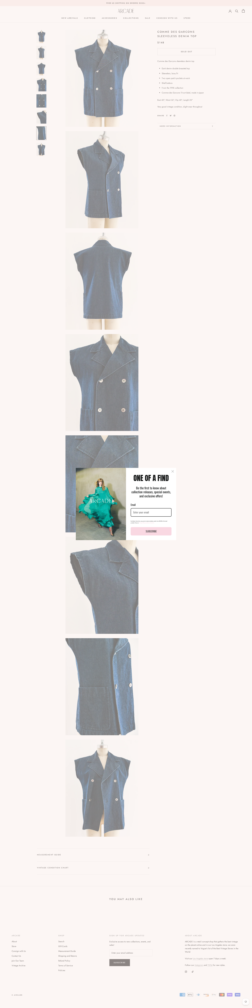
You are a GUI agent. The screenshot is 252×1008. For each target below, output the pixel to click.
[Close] (172, 471)
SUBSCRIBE (151, 531)
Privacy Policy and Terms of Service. (146, 523)
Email (133, 505)
